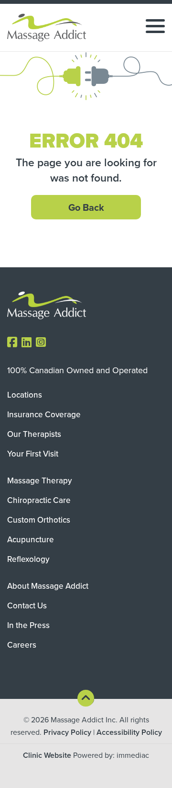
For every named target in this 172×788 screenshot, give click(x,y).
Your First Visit (32, 453)
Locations (24, 394)
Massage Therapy (39, 480)
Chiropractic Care (39, 500)
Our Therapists (34, 434)
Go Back (86, 207)
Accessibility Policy (129, 732)
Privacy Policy (67, 732)
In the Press (28, 625)
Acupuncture (30, 539)
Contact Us (27, 605)
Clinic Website (47, 755)
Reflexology (28, 559)
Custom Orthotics (38, 519)
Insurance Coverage (44, 414)
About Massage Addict (47, 586)
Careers (21, 645)
